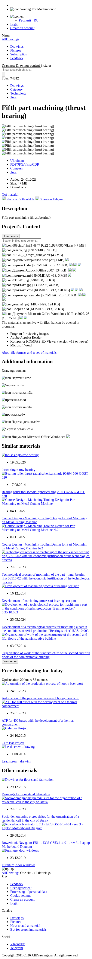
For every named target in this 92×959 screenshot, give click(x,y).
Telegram (16, 948)
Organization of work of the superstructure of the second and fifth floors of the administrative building (46, 655)
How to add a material (25, 925)
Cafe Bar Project (13, 743)
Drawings (17, 46)
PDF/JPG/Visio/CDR (24, 164)
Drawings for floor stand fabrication (26, 794)
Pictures (15, 50)
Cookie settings (20, 895)
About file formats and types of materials (29, 352)
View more (9, 661)
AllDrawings (10, 39)
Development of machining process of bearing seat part (39, 600)
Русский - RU (29, 20)
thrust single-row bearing (18, 469)
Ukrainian (17, 160)
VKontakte (17, 944)
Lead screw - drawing (16, 761)
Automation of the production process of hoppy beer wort (40, 698)
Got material (10, 194)
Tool (13, 97)
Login (14, 24)
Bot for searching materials (28, 929)
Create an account (22, 28)
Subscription (18, 54)
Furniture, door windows (18, 865)
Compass (16, 168)
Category (16, 89)
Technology (18, 93)
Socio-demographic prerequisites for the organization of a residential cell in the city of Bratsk (40, 818)
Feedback (16, 58)
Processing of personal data (28, 891)
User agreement (20, 888)
